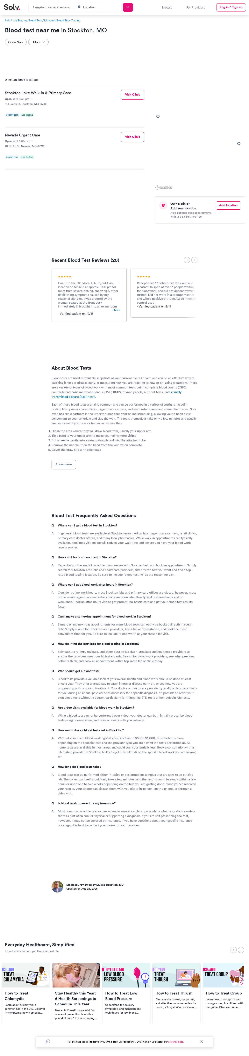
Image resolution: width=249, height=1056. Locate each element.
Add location (228, 205)
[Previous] (187, 260)
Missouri (49, 20)
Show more (64, 464)
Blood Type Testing (68, 20)
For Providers (195, 7)
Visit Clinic (132, 94)
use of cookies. (176, 1041)
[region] (201, 132)
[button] (239, 143)
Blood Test (35, 20)
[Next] (194, 260)
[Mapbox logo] (163, 187)
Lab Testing (19, 20)
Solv (7, 20)
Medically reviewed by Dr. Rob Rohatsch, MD (95, 885)
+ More (116, 310)
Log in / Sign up (231, 7)
